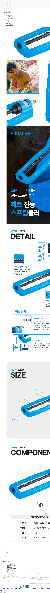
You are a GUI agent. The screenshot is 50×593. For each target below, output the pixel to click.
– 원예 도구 (9, 571)
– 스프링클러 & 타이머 (11, 568)
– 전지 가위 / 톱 (10, 570)
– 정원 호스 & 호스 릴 (11, 569)
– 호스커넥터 (9, 567)
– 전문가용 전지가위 (11, 565)
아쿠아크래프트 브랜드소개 (12, 564)
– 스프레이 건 (9, 566)
